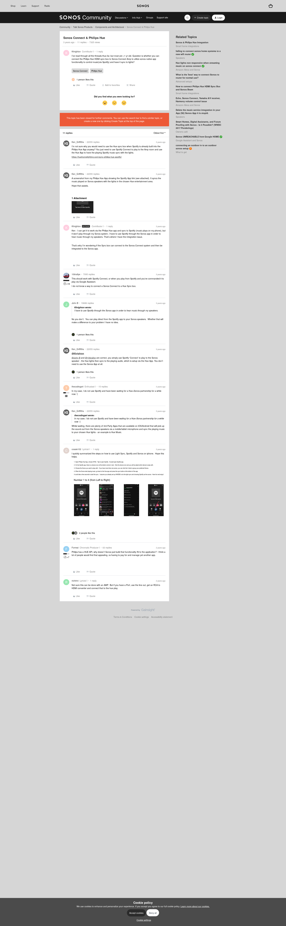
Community (65, 26)
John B (75, 303)
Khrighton (76, 51)
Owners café (182, 131)
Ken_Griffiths (78, 141)
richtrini (75, 580)
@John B (76, 357)
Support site (162, 17)
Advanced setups (184, 81)
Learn (23, 5)
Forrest (75, 547)
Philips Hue (96, 70)
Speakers (180, 57)
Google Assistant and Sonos (189, 140)
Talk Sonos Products (83, 26)
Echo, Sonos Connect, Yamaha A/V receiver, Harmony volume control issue (198, 100)
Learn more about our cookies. (195, 906)
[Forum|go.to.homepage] (85, 18)
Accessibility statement (161, 616)
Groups (149, 17)
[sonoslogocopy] (143, 6)
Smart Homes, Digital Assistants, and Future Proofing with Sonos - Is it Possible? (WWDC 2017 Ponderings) (198, 124)
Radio (47, 5)
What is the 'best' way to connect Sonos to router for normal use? (197, 76)
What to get (181, 152)
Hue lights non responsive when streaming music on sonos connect (198, 64)
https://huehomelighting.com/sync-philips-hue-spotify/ (97, 156)
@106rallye (90, 357)
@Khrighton (78, 353)
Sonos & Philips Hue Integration (192, 42)
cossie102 (76, 449)
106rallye (76, 274)
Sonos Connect (80, 70)
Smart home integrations (187, 46)
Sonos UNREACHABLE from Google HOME (197, 136)
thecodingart (77, 386)
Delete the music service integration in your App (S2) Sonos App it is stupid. (198, 111)
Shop (13, 5)
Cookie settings (141, 616)
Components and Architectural (109, 26)
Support (35, 5)
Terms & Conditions (123, 616)
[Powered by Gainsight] (143, 611)
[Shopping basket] (270, 6)
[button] (201, 18)
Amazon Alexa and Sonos (188, 69)
